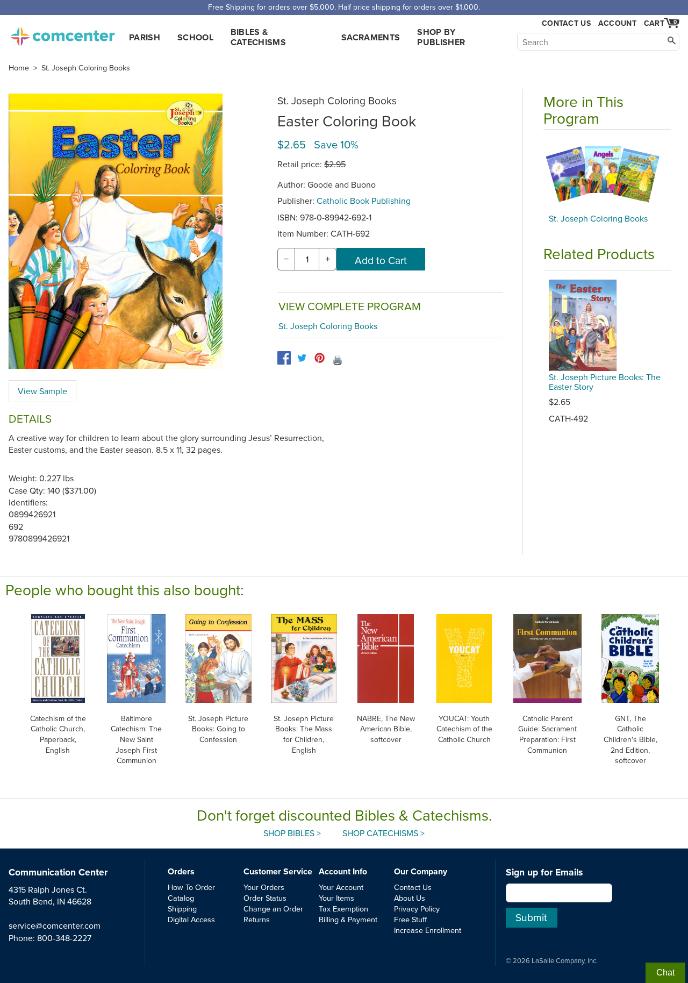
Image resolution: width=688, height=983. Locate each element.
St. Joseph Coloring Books (85, 67)
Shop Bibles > (292, 833)
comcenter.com (62, 33)
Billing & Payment (348, 919)
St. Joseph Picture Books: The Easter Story (605, 382)
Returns (256, 919)
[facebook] (284, 358)
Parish (144, 37)
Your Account (341, 887)
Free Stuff (410, 919)
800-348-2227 (64, 938)
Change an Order (273, 908)
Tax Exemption (343, 908)
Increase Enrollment (427, 930)
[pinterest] (319, 358)
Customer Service (277, 871)
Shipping (182, 908)
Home (19, 67)
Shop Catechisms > (383, 833)
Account (617, 23)
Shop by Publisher (441, 37)
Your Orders (263, 887)
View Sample (42, 391)
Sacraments (370, 37)
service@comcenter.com (55, 925)
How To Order (191, 887)
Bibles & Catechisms (258, 37)
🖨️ (337, 360)
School (195, 37)
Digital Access (191, 919)
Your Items (336, 897)
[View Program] (607, 174)
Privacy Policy (417, 908)
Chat (665, 972)
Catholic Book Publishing (364, 200)
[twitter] (302, 358)
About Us (409, 897)
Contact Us (566, 23)
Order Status (264, 897)
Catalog (181, 897)
